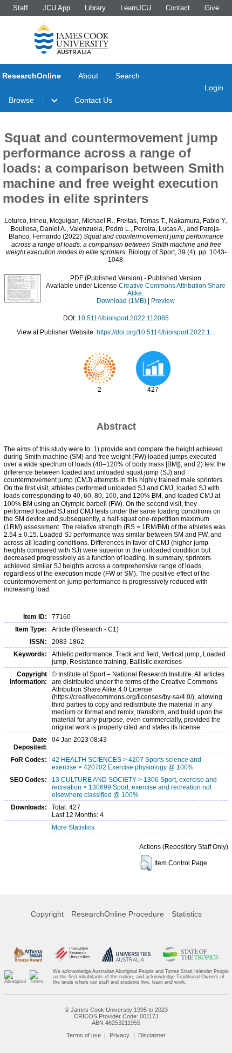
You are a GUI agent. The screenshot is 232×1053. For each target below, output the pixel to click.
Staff (20, 8)
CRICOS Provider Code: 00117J (116, 1016)
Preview (163, 301)
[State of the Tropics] (191, 954)
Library (95, 8)
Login (213, 87)
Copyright (47, 914)
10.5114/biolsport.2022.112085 (123, 318)
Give (211, 8)
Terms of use (83, 1035)
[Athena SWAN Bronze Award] (28, 954)
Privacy (119, 1035)
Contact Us (93, 100)
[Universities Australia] (126, 954)
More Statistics (73, 827)
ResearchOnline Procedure (117, 914)
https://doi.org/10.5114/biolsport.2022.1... (156, 332)
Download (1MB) (121, 301)
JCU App (56, 8)
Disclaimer (152, 1035)
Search (127, 75)
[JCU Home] (72, 37)
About (88, 75)
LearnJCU (135, 8)
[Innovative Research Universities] (72, 954)
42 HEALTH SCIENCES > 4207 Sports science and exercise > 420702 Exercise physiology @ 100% (126, 763)
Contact (178, 8)
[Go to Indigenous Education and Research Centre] (15, 977)
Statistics (187, 914)
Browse (21, 100)
